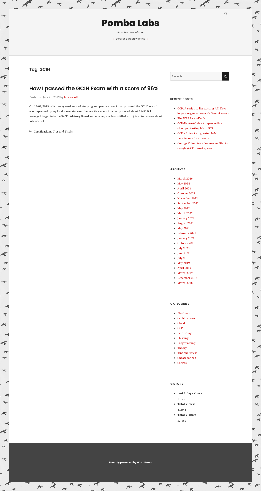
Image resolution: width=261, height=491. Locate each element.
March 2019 (185, 273)
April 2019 (184, 268)
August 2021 (185, 223)
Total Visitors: (187, 415)
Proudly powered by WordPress (130, 462)
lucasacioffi (71, 97)
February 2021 (186, 233)
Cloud (181, 323)
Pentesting (184, 333)
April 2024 (184, 188)
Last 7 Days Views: (190, 393)
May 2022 (183, 208)
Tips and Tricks (63, 131)
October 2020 (186, 243)
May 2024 (183, 183)
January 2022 (185, 218)
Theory (182, 348)
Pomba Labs (130, 22)
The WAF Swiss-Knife (191, 118)
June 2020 (183, 253)
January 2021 (185, 238)
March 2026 (185, 178)
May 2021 (183, 228)
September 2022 (188, 203)
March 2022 (185, 213)
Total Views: (186, 404)
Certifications (42, 131)
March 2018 (185, 283)
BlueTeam (183, 313)
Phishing (182, 338)
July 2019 (183, 258)
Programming (186, 343)
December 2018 (187, 278)
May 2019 (183, 263)
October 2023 (186, 193)
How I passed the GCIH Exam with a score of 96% (93, 88)
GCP (180, 328)
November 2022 (187, 198)
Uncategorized (186, 358)
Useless (182, 363)
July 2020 (183, 248)
